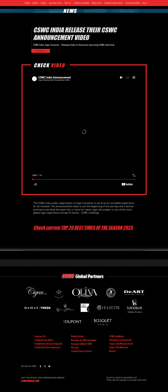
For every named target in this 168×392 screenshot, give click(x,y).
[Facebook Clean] (40, 366)
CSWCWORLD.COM (30, 380)
